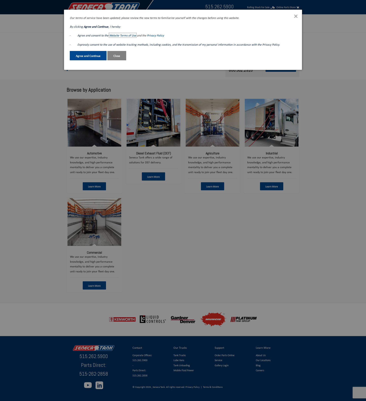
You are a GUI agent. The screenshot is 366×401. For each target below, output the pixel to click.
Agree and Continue (88, 56)
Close (116, 56)
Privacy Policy (155, 35)
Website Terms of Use (122, 35)
